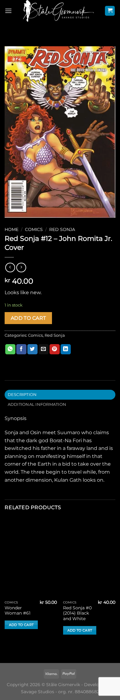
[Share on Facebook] (21, 349)
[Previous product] (21, 267)
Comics (34, 229)
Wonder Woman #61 (17, 610)
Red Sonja (62, 229)
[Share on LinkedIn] (66, 349)
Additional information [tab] (37, 404)
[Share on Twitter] (32, 349)
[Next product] (10, 267)
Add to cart (28, 318)
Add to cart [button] (21, 625)
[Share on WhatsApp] (10, 349)
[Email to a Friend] (43, 349)
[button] (8, 10)
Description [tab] (22, 394)
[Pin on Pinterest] (55, 349)
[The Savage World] (58, 11)
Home (11, 229)
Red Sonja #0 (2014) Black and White (77, 613)
